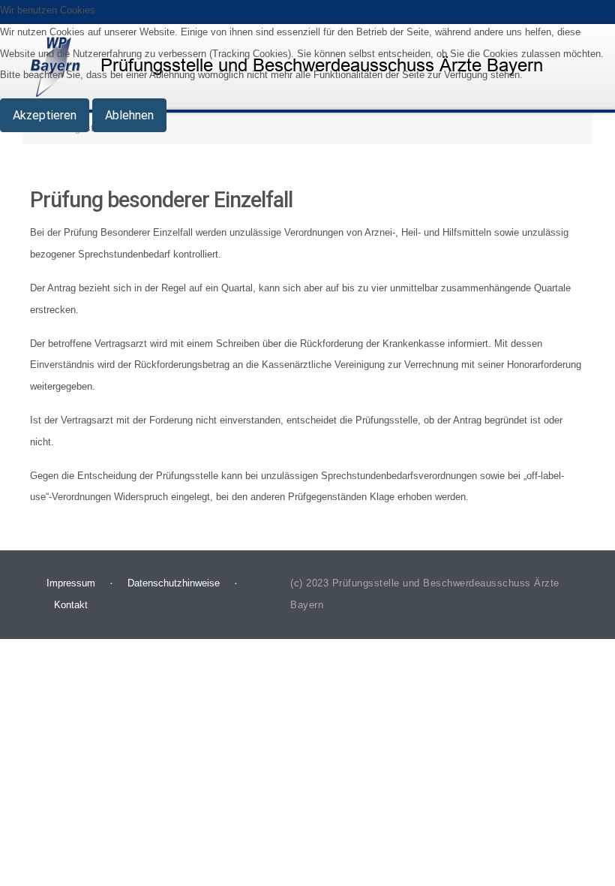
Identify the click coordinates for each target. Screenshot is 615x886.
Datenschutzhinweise (174, 583)
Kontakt (71, 604)
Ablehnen (129, 115)
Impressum (70, 583)
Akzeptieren (44, 115)
